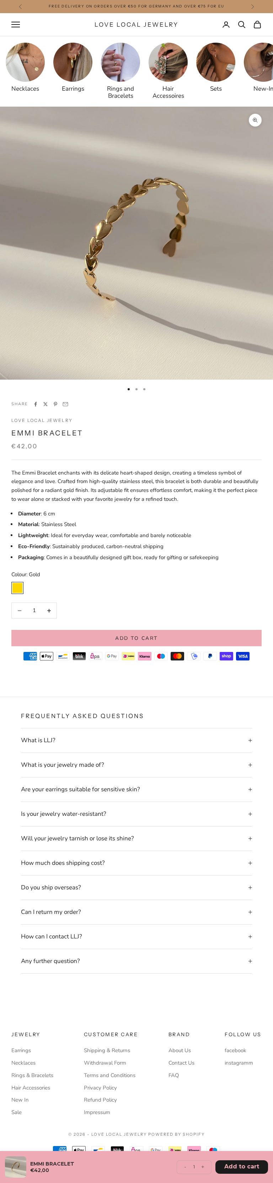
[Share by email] (65, 404)
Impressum (97, 1112)
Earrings (21, 1050)
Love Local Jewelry (42, 420)
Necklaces (23, 1062)
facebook (235, 1050)
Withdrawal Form (105, 1062)
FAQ (173, 1075)
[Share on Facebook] (35, 404)
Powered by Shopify (176, 1134)
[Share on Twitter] (45, 404)
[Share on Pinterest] (55, 404)
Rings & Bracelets (32, 1075)
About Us (179, 1050)
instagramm (239, 1062)
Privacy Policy (100, 1087)
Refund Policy (100, 1099)
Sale (16, 1112)
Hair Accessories (30, 1087)
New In (20, 1099)
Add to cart (136, 638)
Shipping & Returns (107, 1050)
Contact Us (181, 1062)
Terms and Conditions (109, 1075)
